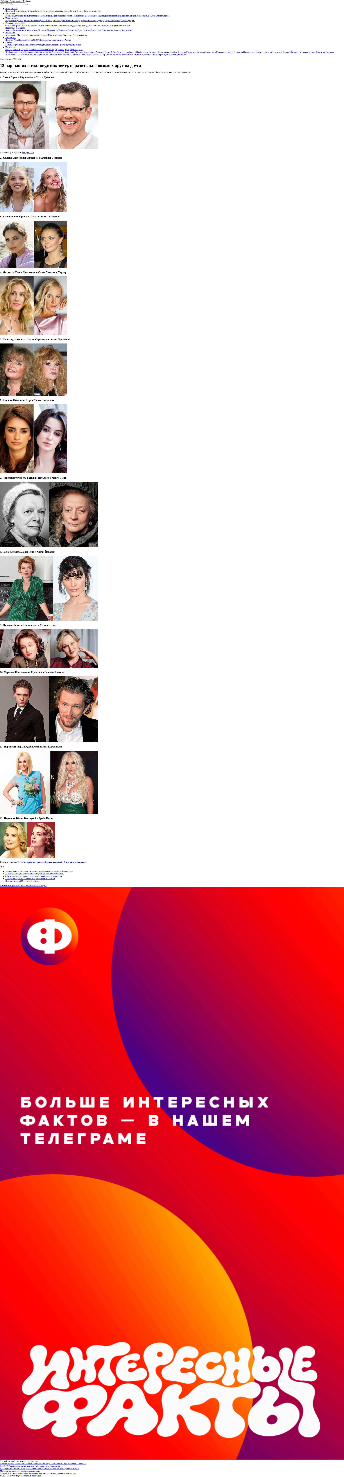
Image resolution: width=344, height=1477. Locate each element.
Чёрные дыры (76, 49)
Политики (72, 30)
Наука (10, 33)
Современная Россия (61, 40)
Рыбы (152, 16)
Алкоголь (100, 52)
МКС (26, 49)
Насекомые (82, 16)
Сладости (54, 45)
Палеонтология (55, 35)
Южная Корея (116, 25)
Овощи (40, 45)
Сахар (47, 45)
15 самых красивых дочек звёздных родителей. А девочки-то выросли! (51, 862)
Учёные (117, 30)
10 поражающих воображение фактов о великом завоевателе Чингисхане (39, 871)
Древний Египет (13, 11)
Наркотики (248, 52)
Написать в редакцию (31, 1476)
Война (113, 52)
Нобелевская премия (38, 35)
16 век (66, 11)
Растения (50, 54)
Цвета (167, 54)
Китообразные (33, 16)
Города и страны (15, 23)
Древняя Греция (41, 11)
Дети (119, 52)
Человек (58, 52)
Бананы (8, 45)
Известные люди (15, 28)
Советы (96, 54)
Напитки (32, 45)
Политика (320, 52)
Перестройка (45, 40)
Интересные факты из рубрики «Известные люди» (23, 885)
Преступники (84, 30)
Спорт (103, 54)
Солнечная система (38, 49)
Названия (238, 52)
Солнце (50, 49)
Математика (22, 35)
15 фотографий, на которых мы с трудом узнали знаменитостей (34, 874)
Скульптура (126, 20)
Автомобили (89, 52)
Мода (77, 20)
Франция (105, 25)
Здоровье (32, 52)
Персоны (306, 52)
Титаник (137, 54)
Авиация (79, 52)
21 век (98, 11)
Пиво (313, 52)
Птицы (132, 16)
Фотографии (158, 54)
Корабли (174, 52)
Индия (50, 25)
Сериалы (109, 20)
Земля (15, 49)
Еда (8, 42)
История (11, 8)
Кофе (25, 45)
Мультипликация (88, 20)
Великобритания (29, 25)
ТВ (133, 20)
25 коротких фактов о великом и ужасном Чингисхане (30, 878)
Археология (10, 35)
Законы (125, 52)
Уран (67, 49)
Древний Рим (27, 11)
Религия (66, 54)
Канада (85, 25)
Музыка (42, 20)
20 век (92, 11)
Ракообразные (142, 16)
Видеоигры (10, 20)
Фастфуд (64, 45)
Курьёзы (182, 52)
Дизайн (19, 20)
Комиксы (33, 20)
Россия (10, 37)
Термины (117, 54)
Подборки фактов (15, 52)
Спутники (59, 49)
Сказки (116, 20)
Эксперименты (80, 35)
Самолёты (75, 54)
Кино (26, 20)
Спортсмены (107, 30)
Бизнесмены (18, 30)
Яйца (78, 45)
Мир (214, 52)
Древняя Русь (11, 40)
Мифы (230, 52)
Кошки (54, 16)
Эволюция (67, 35)
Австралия (17, 25)
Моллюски (72, 16)
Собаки (165, 16)
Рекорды (58, 54)
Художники (126, 30)
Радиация (40, 54)
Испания (58, 25)
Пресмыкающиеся (120, 16)
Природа (330, 52)
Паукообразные (105, 16)
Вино (107, 52)
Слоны (158, 16)
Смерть (89, 54)
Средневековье (56, 11)
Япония (126, 25)
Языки (183, 54)
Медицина (191, 52)
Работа (33, 54)
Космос (10, 47)
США (98, 25)
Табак (109, 54)
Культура (11, 18)
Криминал (45, 52)
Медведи (62, 16)
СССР (36, 40)
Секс (83, 54)
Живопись (70, 20)
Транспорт (146, 54)
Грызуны (9, 16)
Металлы (200, 52)
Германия (42, 25)
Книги (49, 20)
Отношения (295, 52)
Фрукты (72, 45)
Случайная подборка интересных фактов (19, 1461)
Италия (65, 25)
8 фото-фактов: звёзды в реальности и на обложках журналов (33, 876)
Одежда (100, 20)
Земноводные (20, 16)
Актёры (8, 30)
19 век (85, 11)
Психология (10, 54)
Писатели (62, 30)
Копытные (46, 16)
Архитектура (59, 20)
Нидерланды (75, 25)
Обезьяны (92, 16)
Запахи (132, 52)
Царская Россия (25, 40)
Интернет (153, 52)
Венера (8, 49)
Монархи (42, 30)
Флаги (8, 25)
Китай (92, 25)
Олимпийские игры (273, 52)
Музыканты (52, 30)
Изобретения (142, 52)
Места (208, 52)
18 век (79, 11)
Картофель (18, 45)
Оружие (286, 52)
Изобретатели (31, 30)
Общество (258, 52)
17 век (73, 11)
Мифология (221, 52)
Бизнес (69, 52)
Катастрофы (163, 52)
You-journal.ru (28, 152)
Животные (12, 13)
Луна (20, 49)
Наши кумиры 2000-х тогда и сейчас (22, 881)
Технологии (127, 54)
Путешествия (23, 54)
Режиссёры (96, 30)
